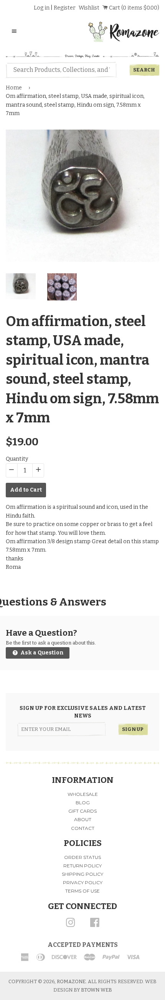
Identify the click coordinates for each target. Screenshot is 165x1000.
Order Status (82, 857)
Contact (82, 828)
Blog (83, 802)
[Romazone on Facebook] (95, 925)
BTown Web (96, 990)
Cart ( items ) (133, 8)
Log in (42, 8)
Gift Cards (82, 811)
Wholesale (83, 794)
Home (14, 87)
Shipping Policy (82, 874)
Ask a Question (41, 652)
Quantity (17, 459)
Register (65, 8)
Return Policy (82, 866)
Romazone (71, 981)
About (82, 819)
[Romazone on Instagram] (70, 925)
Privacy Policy (82, 882)
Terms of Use (82, 891)
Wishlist (89, 8)
